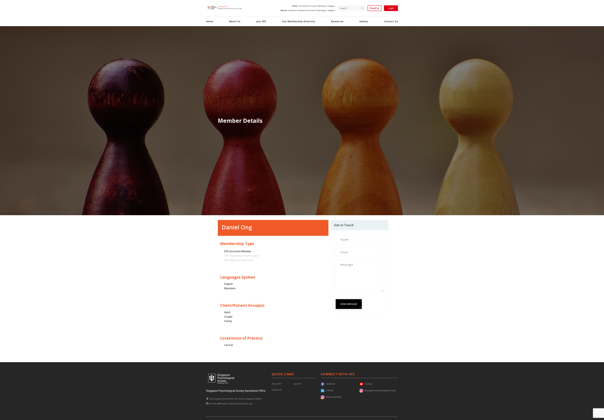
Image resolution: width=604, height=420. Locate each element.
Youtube (368, 383)
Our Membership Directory (298, 21)
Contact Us (391, 21)
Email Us (374, 8)
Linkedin (330, 390)
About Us (234, 21)
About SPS (277, 383)
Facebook (330, 383)
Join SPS (261, 21)
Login (391, 8)
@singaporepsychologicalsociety (380, 390)
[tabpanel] (302, 120)
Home (209, 21)
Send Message (348, 303)
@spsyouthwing (333, 396)
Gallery (363, 21)
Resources (337, 21)
